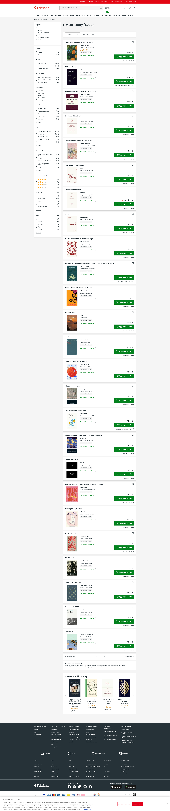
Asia (39, 35)
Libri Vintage (37, 771)
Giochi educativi (90, 769)
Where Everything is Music (74, 165)
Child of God (41, 116)
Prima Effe (71, 742)
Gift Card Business (74, 734)
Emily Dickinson (85, 143)
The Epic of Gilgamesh (73, 386)
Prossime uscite (42, 82)
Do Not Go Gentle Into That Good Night (79, 239)
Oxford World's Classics (45, 161)
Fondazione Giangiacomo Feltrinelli (128, 737)
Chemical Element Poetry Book (45, 155)
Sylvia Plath (84, 340)
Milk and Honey (70, 67)
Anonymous (84, 389)
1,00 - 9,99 (41, 91)
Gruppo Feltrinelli (125, 729)
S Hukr (83, 315)
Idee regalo (124, 764)
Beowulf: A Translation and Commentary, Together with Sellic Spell (89, 263)
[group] (110, 12)
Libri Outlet (36, 766)
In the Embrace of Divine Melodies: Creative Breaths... (75, 700)
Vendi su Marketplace (74, 737)
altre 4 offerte (129, 85)
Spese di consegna (91, 742)
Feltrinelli (40, 196)
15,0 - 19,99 (41, 95)
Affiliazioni (71, 732)
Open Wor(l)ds (108, 774)
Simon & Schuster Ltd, (85, 47)
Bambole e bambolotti (92, 774)
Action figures (90, 776)
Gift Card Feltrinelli (56, 734)
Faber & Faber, (83, 342)
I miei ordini (89, 732)
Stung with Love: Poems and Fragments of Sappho (83, 435)
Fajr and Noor (70, 312)
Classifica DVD (73, 769)
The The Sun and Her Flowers (75, 411)
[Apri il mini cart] (129, 7)
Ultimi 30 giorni (42, 66)
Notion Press (41, 134)
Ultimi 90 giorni (42, 63)
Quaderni (106, 776)
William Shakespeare (87, 634)
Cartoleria (106, 764)
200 (104, 656)
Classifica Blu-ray (74, 771)
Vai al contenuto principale (41, 1)
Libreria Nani (41, 198)
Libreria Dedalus (42, 206)
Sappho (83, 438)
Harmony (91, 699)
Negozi (97, 1)
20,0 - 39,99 (41, 98)
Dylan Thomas (85, 241)
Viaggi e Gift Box (125, 769)
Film (70, 764)
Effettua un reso (90, 734)
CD (52, 764)
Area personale (90, 729)
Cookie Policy (87, 809)
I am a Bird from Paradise (108, 700)
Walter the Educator (43, 111)
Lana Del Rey (85, 45)
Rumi (82, 168)
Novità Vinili (54, 774)
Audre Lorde (84, 217)
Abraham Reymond (43, 114)
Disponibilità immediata (45, 80)
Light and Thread (124, 699)
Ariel (67, 337)
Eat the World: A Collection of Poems (78, 288)
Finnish (40, 221)
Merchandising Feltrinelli (127, 766)
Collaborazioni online (74, 739)
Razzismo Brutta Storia (127, 742)
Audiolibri (36, 776)
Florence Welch (85, 94)
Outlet (39, 55)
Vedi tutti (38, 40)
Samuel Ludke (42, 108)
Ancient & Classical (43, 32)
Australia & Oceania (43, 37)
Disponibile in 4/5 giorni (44, 77)
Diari (105, 766)
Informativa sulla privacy (110, 739)
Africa (39, 28)
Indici (52, 744)
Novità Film (72, 766)
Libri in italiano (38, 764)
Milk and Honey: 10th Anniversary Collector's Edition (84, 484)
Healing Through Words (73, 509)
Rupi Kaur (84, 70)
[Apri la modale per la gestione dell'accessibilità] (134, 794)
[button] (101, 8)
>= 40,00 (40, 100)
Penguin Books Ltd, (85, 96)
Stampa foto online (56, 747)
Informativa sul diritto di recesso (110, 736)
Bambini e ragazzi (74, 776)
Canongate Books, (85, 293)
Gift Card (90, 1)
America (40, 30)
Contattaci (89, 739)
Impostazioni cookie (124, 804)
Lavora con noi (38, 734)
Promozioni (41, 52)
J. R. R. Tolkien (85, 266)
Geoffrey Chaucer (86, 585)
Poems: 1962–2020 (72, 607)
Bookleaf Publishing (43, 136)
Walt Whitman (85, 536)
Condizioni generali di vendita (110, 732)
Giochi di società (91, 771)
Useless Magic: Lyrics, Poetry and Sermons (80, 91)
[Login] (134, 7)
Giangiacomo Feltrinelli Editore (127, 732)
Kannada (40, 229)
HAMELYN (40, 201)
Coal (67, 214)
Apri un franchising (74, 729)
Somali (40, 219)
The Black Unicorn (71, 558)
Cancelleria (107, 771)
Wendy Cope (85, 364)
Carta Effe (54, 729)
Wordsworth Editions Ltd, (86, 146)
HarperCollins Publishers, (86, 268)
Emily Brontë (84, 119)
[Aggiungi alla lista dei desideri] (133, 42)
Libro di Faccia (42, 204)
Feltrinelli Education (126, 740)
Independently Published (45, 131)
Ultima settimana (43, 68)
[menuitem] (38, 15)
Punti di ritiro (104, 1)
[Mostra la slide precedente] (65, 695)
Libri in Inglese (37, 769)
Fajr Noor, (82, 317)
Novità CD (54, 766)
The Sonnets (69, 632)
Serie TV (71, 774)
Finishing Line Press (43, 139)
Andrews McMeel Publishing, (87, 72)
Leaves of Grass (71, 533)
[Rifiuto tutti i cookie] (167, 804)
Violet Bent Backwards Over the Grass (79, 42)
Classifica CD (55, 769)
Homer (83, 192)
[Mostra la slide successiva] (133, 695)
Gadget (123, 771)
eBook (35, 774)
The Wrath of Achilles (73, 190)
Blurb (39, 142)
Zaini (105, 769)
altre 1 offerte (130, 282)
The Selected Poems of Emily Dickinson (79, 141)
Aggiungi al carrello (125, 57)
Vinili (52, 771)
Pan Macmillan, (84, 637)
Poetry (40, 158)
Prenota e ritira (55, 732)
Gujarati (40, 227)
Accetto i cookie (137, 804)
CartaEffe (83, 1)
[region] (85, 804)
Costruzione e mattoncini (93, 766)
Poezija (40, 167)
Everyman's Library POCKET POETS (43, 164)
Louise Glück (85, 610)
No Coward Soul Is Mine (73, 116)
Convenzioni (118, 1)
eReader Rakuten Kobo (127, 774)
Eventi (111, 1)
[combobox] (81, 8)
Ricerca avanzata (107, 7)
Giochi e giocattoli (91, 764)
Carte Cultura (55, 737)
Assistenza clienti (131, 1)
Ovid (82, 462)
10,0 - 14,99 (41, 93)
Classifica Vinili (55, 776)
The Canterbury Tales (73, 582)
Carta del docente (56, 739)
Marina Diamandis (86, 291)
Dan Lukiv (40, 119)
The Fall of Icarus (71, 460)
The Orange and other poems (76, 361)
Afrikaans (40, 224)
